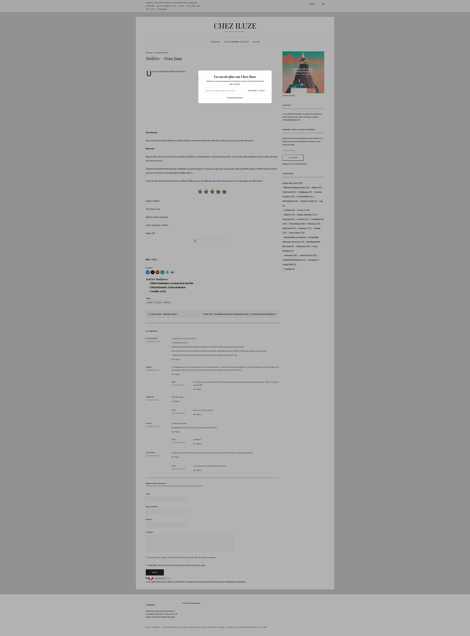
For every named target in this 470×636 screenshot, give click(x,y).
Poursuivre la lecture (235, 98)
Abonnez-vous (256, 90)
